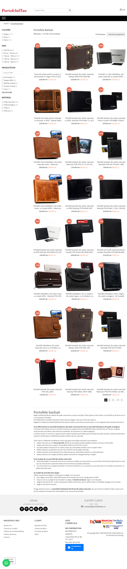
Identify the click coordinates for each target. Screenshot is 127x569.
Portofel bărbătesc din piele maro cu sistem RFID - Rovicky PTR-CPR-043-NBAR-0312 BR (48, 295)
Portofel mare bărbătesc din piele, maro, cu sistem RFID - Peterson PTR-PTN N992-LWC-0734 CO (47, 207)
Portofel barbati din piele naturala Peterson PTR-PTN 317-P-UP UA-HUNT (79, 163)
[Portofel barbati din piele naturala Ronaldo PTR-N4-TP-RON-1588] (111, 145)
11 (118, 400)
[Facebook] (22, 509)
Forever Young (9, 86)
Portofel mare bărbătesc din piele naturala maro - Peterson (48, 163)
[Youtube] (31, 509)
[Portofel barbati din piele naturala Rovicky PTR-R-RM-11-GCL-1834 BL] (111, 189)
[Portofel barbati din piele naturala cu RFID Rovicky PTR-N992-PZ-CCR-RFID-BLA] (47, 232)
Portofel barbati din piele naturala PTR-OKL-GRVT (47, 390)
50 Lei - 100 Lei (9, 53)
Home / (7, 23)
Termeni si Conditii (10, 528)
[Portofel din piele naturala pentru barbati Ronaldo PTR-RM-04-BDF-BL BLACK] (111, 232)
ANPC (37, 534)
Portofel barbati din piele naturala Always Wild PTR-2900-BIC (79, 75)
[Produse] (4, 19)
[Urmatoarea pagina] (121, 400)
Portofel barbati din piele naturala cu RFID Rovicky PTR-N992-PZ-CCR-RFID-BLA (47, 251)
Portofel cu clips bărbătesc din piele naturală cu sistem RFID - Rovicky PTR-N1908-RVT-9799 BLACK (111, 75)
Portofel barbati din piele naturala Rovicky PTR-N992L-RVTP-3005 (79, 390)
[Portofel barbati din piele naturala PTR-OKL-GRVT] (47, 372)
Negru (6, 34)
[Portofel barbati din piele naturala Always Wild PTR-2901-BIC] (79, 324)
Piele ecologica (9, 105)
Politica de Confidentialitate (14, 531)
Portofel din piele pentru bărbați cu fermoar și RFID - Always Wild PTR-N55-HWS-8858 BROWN (47, 119)
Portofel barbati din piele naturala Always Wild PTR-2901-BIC (79, 346)
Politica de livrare (10, 534)
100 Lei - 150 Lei (10, 56)
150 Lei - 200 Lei (10, 59)
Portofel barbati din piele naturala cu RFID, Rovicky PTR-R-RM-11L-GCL (79, 119)
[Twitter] (36, 509)
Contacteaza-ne (76, 547)
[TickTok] (41, 509)
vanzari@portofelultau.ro (95, 506)
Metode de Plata (41, 525)
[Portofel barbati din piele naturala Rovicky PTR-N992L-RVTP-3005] (79, 372)
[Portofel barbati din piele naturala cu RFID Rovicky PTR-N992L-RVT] (79, 189)
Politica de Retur (41, 528)
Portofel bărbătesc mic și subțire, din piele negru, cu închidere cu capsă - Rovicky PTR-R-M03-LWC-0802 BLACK (79, 295)
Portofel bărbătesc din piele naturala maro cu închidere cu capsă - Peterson (47, 346)
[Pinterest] (26, 509)
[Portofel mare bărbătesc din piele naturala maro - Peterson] (47, 145)
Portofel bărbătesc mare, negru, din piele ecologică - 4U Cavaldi (111, 295)
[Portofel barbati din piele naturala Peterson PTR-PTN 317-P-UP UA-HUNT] (79, 145)
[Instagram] (45, 509)
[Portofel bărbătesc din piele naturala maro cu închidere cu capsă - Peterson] (47, 324)
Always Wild (8, 80)
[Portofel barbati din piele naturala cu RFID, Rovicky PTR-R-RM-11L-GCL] (79, 101)
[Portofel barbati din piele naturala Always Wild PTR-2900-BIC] (79, 57)
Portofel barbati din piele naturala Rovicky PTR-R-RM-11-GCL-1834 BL (111, 207)
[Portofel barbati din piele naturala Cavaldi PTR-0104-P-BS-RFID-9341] (79, 232)
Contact (7, 537)
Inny (5, 89)
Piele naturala (9, 102)
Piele (6, 108)
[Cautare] (70, 10)
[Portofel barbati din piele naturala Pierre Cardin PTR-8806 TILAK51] (111, 101)
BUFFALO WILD (9, 83)
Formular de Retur (41, 531)
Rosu (6, 37)
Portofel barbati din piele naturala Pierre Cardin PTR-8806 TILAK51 (111, 119)
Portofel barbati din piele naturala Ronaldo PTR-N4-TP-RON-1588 (111, 163)
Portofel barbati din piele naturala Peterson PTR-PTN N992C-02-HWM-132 (111, 390)
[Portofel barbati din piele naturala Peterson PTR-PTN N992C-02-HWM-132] (111, 372)
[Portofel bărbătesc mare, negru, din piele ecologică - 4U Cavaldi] (111, 276)
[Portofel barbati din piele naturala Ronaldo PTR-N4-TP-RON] (111, 324)
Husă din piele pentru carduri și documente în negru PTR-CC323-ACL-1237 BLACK (47, 75)
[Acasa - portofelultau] (14, 10)
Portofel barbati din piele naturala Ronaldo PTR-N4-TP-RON (111, 346)
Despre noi (8, 525)
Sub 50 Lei (8, 50)
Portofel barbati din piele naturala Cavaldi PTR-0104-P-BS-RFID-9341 (79, 251)
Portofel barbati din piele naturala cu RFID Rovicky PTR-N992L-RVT (79, 207)
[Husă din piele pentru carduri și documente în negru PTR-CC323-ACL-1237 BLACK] (47, 57)
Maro (6, 40)
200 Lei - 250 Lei (10, 62)
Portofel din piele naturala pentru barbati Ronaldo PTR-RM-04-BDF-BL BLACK (111, 251)
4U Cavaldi (8, 77)
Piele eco (7, 111)
